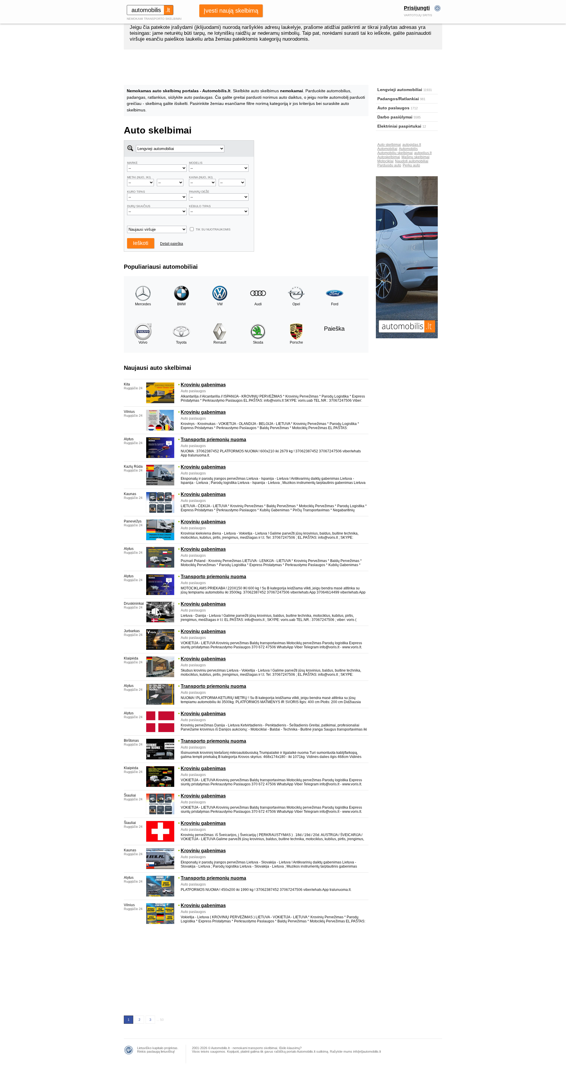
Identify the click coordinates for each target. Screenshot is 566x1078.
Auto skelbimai (389, 145)
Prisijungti (417, 8)
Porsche (296, 342)
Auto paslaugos (393, 108)
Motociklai (385, 161)
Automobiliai (387, 149)
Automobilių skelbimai (395, 153)
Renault (219, 342)
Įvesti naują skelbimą (231, 10)
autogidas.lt (411, 145)
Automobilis (408, 149)
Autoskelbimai (388, 157)
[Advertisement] (312, 181)
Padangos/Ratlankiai (398, 98)
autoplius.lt (423, 153)
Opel (296, 304)
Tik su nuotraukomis (213, 229)
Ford (334, 304)
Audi (258, 304)
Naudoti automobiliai (411, 161)
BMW (181, 304)
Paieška (334, 328)
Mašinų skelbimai (416, 157)
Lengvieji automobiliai (399, 89)
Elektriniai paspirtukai (399, 126)
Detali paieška (171, 244)
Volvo (143, 342)
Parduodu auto (389, 165)
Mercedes (143, 304)
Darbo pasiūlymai (394, 117)
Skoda (258, 342)
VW (220, 304)
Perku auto (411, 165)
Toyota (181, 342)
